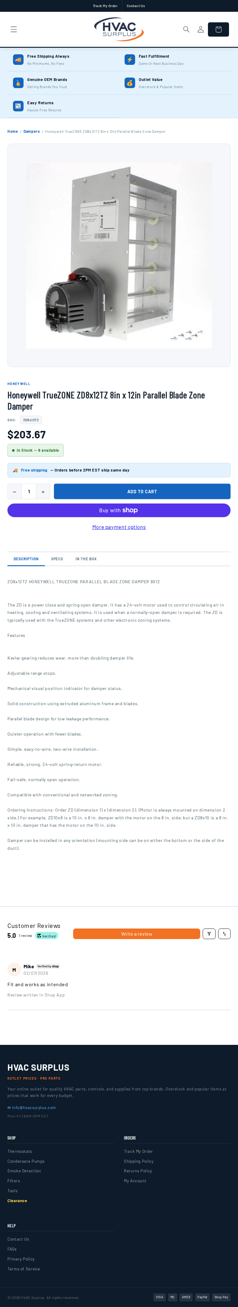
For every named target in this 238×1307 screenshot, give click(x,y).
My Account (135, 1180)
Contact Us (136, 6)
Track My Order (105, 6)
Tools (12, 1190)
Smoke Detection (24, 1170)
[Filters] (209, 934)
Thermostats (19, 1151)
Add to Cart (142, 491)
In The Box (86, 559)
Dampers (32, 131)
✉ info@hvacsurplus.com (31, 1107)
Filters (13, 1180)
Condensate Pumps (26, 1161)
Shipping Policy (138, 1161)
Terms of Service (23, 1268)
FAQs (12, 1249)
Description (26, 559)
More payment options (119, 527)
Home (12, 131)
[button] (14, 29)
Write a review (136, 934)
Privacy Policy (21, 1258)
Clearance (17, 1200)
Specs (57, 559)
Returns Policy (138, 1170)
